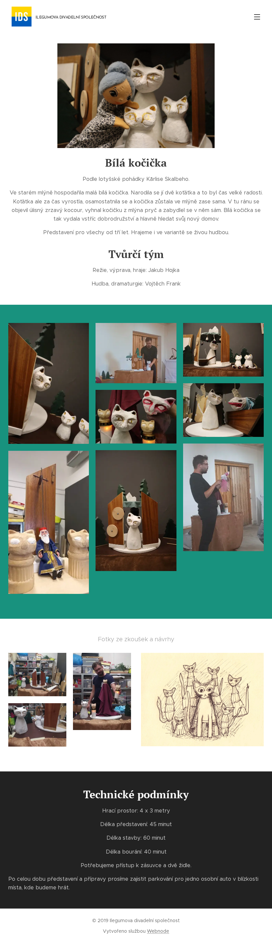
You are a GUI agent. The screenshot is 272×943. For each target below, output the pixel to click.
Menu (257, 16)
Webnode (158, 931)
